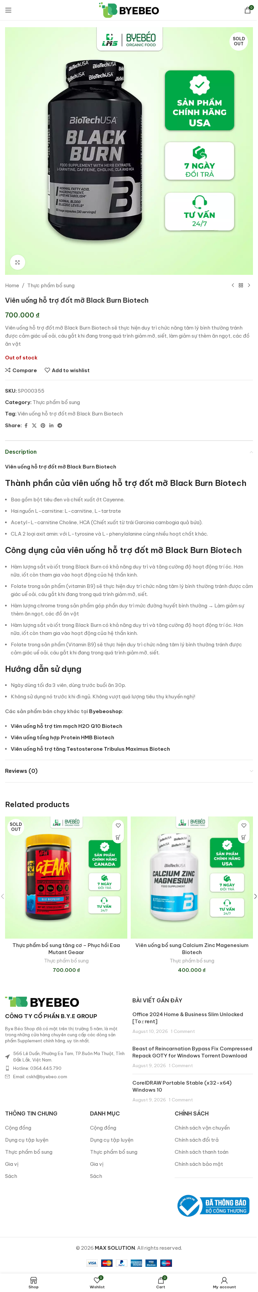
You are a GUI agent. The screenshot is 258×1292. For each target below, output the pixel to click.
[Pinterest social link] (43, 425)
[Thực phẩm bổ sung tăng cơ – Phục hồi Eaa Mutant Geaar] (66, 877)
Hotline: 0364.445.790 (37, 1068)
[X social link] (34, 425)
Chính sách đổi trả (197, 1140)
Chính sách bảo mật (199, 1164)
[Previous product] (233, 286)
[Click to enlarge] (17, 262)
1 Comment (183, 1031)
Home (12, 285)
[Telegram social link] (59, 425)
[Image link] (42, 1001)
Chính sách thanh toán (201, 1152)
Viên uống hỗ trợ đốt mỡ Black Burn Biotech (70, 413)
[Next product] (249, 286)
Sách (11, 1176)
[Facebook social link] (26, 425)
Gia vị (11, 1164)
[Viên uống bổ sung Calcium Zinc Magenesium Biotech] (192, 877)
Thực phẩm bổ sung (51, 285)
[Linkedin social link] (51, 425)
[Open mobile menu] (8, 10)
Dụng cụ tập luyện (26, 1140)
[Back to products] (241, 286)
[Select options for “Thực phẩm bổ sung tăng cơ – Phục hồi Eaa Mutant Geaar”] (118, 837)
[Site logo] (129, 9)
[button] (244, 837)
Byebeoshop (105, 711)
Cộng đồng (18, 1128)
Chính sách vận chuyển (202, 1128)
